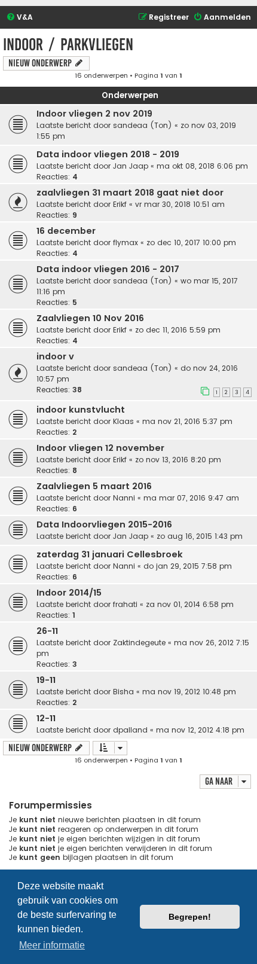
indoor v (55, 356)
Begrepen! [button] (190, 917)
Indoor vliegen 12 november (100, 448)
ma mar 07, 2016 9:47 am (191, 498)
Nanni (124, 498)
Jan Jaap (130, 166)
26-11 (47, 631)
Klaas (123, 421)
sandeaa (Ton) (142, 125)
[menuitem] (19, 18)
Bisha (123, 692)
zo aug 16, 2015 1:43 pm (200, 536)
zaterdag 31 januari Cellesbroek (109, 554)
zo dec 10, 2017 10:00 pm (191, 242)
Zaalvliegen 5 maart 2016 (94, 486)
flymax (125, 242)
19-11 (46, 680)
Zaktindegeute (139, 642)
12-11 (46, 718)
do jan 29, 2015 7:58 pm (187, 566)
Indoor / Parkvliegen (68, 44)
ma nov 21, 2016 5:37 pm (187, 421)
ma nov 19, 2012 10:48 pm (189, 692)
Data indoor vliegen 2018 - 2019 (107, 154)
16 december (66, 231)
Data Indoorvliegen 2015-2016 (104, 524)
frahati (125, 604)
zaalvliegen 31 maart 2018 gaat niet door (130, 193)
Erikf (120, 204)
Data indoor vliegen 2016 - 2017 (107, 269)
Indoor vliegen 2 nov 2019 (94, 114)
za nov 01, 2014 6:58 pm (190, 604)
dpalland (130, 730)
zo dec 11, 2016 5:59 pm (178, 330)
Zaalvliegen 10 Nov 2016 (90, 318)
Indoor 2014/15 (69, 593)
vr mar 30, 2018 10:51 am (180, 204)
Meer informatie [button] (52, 945)
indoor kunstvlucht (80, 410)
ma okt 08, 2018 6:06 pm (202, 166)
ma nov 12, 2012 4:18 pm (200, 730)
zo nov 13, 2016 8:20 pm (178, 459)
